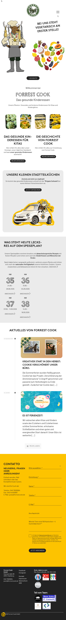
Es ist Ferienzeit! (33, 416)
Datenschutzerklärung (45, 535)
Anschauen (9, 294)
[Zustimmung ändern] (3, 614)
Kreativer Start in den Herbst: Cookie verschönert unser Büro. (42, 364)
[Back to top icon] (58, 616)
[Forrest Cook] (33, 10)
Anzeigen (52, 267)
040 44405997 (12, 493)
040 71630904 (15, 490)
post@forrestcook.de (17, 495)
